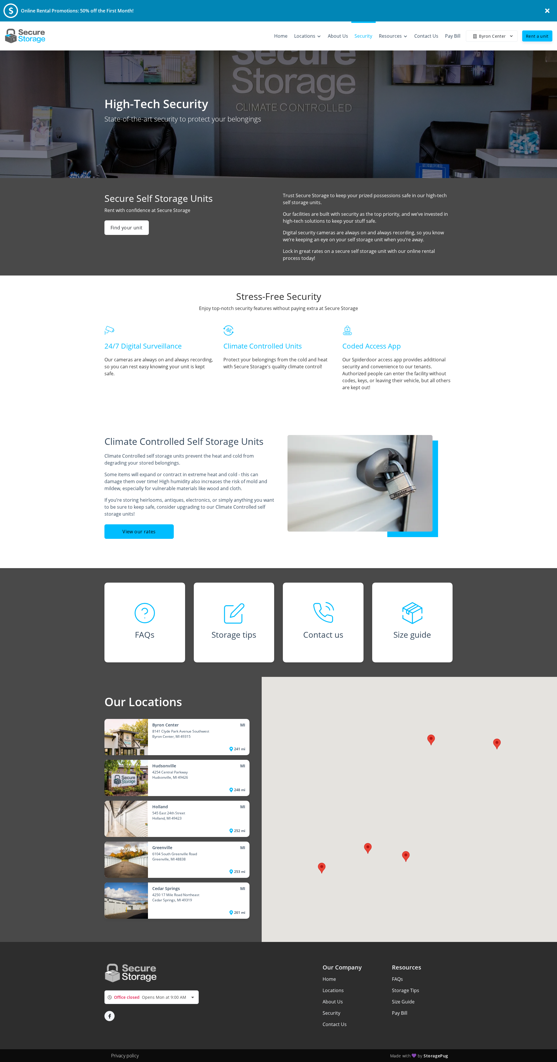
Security (331, 1013)
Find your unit (127, 227)
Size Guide (403, 1001)
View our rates (139, 531)
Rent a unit (537, 36)
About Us (333, 1001)
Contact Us (335, 1024)
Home (329, 979)
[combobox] (151, 997)
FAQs (397, 979)
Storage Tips (405, 990)
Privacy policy (125, 1055)
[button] (368, 848)
